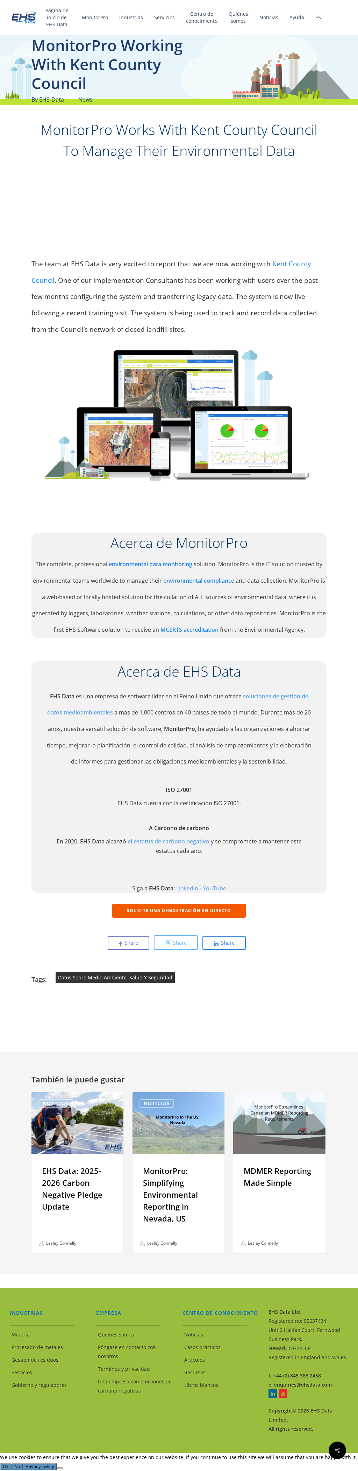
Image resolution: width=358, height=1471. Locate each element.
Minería (21, 1334)
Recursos (195, 1372)
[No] (60, 1468)
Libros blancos (201, 1385)
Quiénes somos (116, 1334)
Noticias (56, 1103)
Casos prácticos (202, 1347)
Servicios (22, 1372)
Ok (6, 1466)
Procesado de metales (37, 1347)
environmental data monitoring (150, 564)
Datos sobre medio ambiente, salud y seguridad (115, 977)
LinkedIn (187, 888)
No (17, 1466)
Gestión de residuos (35, 1359)
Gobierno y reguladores (39, 1385)
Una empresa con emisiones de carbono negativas (135, 1386)
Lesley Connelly (60, 1243)
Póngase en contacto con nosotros (127, 1352)
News (85, 99)
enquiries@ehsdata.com (303, 1384)
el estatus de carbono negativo (168, 841)
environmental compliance (199, 580)
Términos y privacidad (124, 1369)
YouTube (214, 888)
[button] (179, 911)
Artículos (194, 1359)
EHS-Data (51, 99)
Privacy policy (40, 1466)
